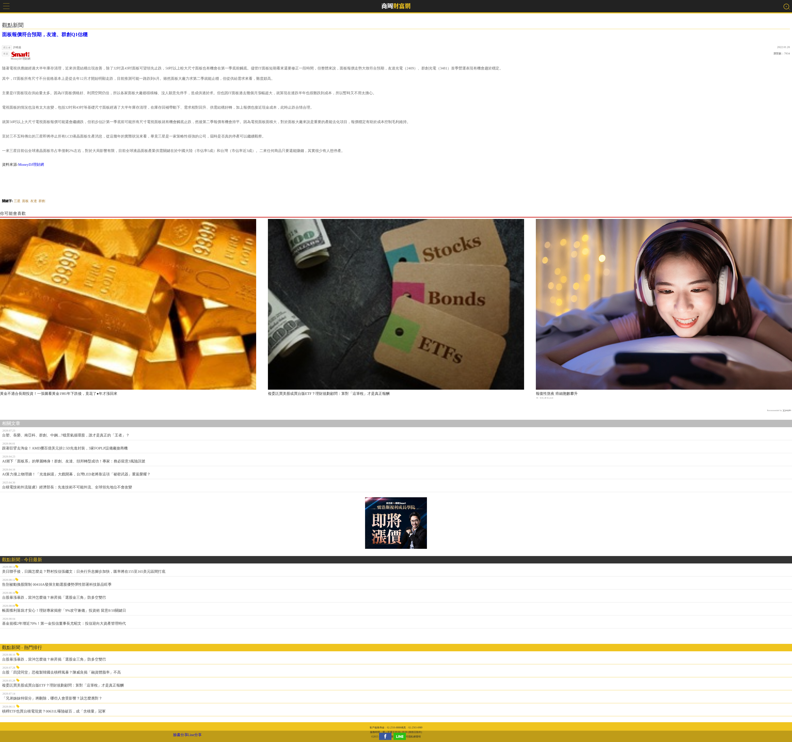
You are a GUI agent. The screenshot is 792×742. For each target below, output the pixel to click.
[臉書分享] (386, 736)
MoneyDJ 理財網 (20, 58)
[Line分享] (401, 736)
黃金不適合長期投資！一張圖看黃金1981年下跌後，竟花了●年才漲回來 (58, 394)
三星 (17, 201)
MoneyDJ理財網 (31, 164)
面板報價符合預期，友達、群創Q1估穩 (45, 34)
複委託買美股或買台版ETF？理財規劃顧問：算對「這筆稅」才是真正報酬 (329, 394)
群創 (42, 201)
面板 (25, 201)
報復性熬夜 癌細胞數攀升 (557, 394)
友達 (33, 201)
